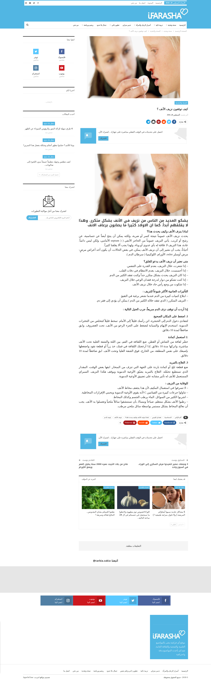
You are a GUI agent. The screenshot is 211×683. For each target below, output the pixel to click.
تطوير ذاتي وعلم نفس (129, 671)
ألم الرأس (178, 417)
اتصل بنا (142, 3)
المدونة (150, 3)
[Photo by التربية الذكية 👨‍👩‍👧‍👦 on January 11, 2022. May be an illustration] (198, 579)
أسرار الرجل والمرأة (143, 25)
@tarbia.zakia (102, 560)
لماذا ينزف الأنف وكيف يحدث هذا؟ (137, 417)
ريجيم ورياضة (88, 25)
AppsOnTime (28, 677)
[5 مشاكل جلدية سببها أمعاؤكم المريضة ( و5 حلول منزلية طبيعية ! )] (168, 497)
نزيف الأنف (118, 417)
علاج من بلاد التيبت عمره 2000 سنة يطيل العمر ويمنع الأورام (103, 465)
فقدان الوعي (156, 417)
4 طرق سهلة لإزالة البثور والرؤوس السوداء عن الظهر (49, 128)
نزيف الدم (107, 417)
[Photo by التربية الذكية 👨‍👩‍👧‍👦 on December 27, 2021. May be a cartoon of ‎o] (39, 579)
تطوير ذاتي (115, 25)
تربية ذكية (159, 25)
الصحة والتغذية (181, 102)
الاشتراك (103, 138)
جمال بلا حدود (101, 25)
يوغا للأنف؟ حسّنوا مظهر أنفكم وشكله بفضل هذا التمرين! (48, 145)
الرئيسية (158, 3)
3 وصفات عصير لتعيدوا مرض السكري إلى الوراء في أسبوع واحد (163, 465)
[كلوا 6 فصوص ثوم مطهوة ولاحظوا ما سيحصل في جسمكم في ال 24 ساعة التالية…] (133, 497)
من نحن (134, 3)
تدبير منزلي (127, 25)
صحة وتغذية (172, 25)
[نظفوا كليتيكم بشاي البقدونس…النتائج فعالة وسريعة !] (98, 497)
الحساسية (168, 417)
